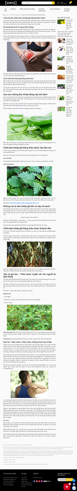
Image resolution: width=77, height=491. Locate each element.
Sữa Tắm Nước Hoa (42, 10)
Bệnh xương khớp (15, 15)
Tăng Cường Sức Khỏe (27, 9)
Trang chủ (7, 15)
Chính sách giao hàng (8, 481)
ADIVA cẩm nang (37, 477)
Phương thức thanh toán (9, 479)
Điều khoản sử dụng (26, 484)
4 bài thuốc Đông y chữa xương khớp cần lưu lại (24, 203)
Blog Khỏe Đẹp (55, 9)
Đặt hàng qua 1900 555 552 (10, 477)
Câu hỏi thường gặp (8, 484)
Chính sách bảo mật (26, 483)
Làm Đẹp (13, 9)
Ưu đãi (6, 10)
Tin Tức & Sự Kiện (67, 10)
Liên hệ (23, 486)
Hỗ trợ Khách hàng (63, 3)
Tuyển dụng (24, 481)
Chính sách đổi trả (8, 483)
